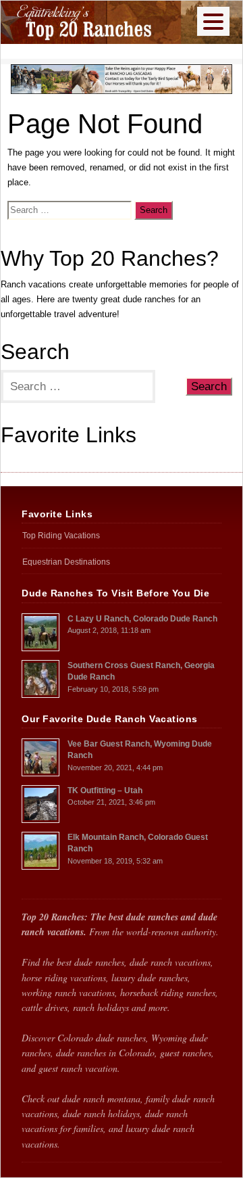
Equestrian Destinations (66, 562)
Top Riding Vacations (40, 460)
